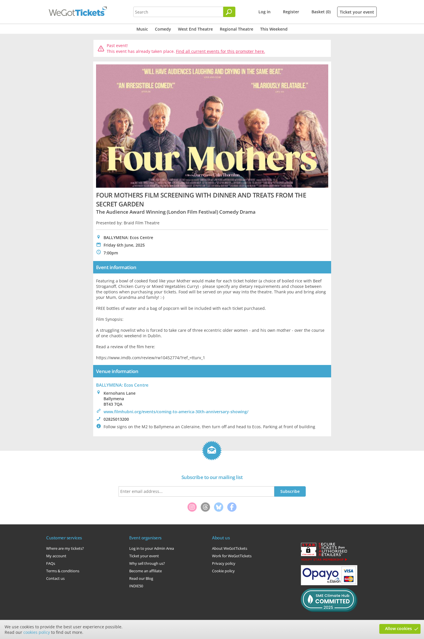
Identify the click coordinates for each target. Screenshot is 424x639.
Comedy (163, 29)
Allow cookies (398, 628)
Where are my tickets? (65, 548)
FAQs (50, 563)
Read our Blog (141, 578)
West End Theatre (195, 29)
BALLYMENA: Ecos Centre (122, 385)
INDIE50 (136, 585)
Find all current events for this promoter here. (220, 51)
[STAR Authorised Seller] (324, 560)
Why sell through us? (147, 563)
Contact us (55, 578)
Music (142, 29)
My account (56, 555)
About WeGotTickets (229, 548)
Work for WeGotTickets (232, 555)
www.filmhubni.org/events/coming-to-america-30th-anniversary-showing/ (176, 411)
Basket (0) (321, 11)
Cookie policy (223, 570)
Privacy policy (223, 563)
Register (291, 11)
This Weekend (274, 29)
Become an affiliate (145, 570)
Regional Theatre (236, 29)
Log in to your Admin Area (151, 548)
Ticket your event (357, 12)
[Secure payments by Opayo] (329, 583)
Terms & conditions (62, 570)
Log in (264, 11)
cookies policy (36, 632)
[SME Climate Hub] (329, 610)
